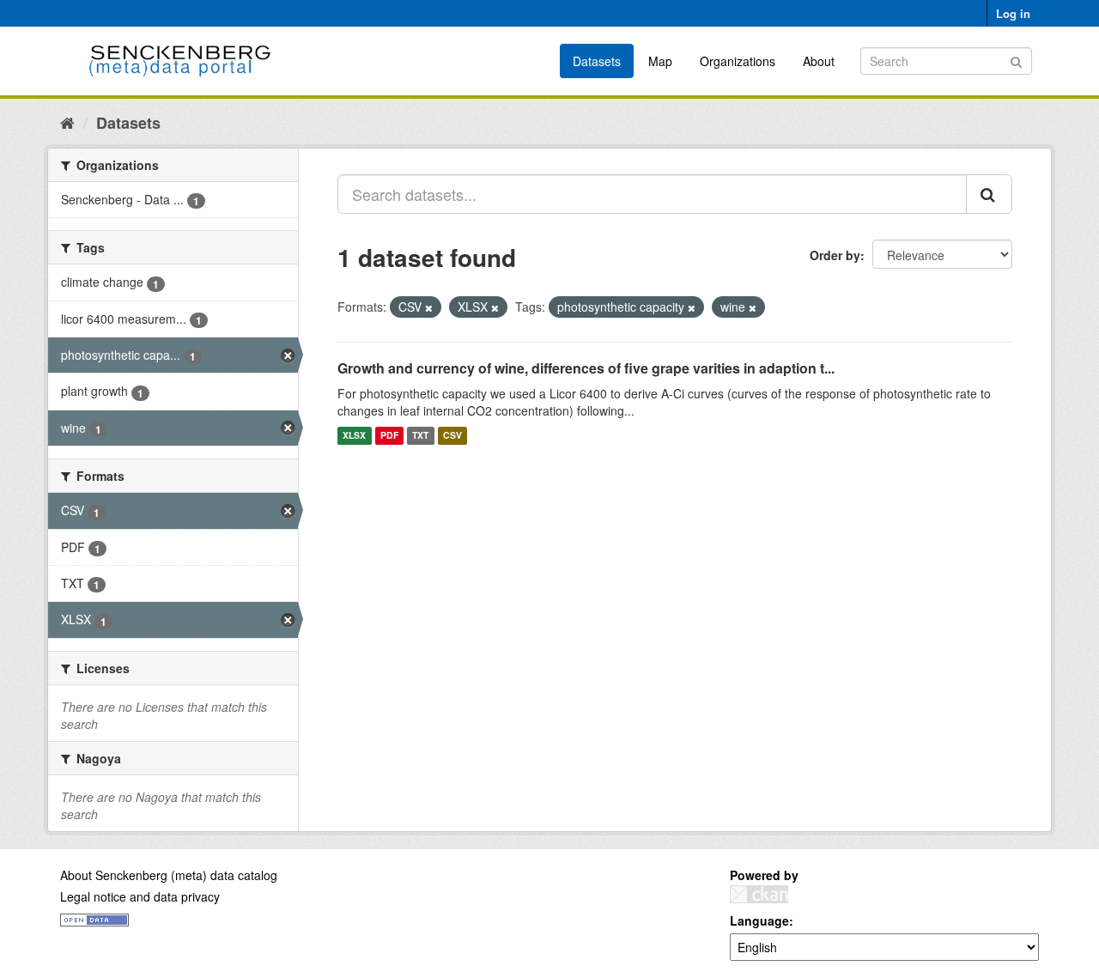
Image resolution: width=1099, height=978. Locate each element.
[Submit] (1016, 59)
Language (759, 920)
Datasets (597, 61)
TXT (420, 435)
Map (660, 61)
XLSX (354, 435)
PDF (389, 435)
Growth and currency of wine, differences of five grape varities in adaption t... (586, 368)
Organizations (737, 61)
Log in (1013, 13)
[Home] (67, 122)
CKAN (759, 894)
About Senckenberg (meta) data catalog (168, 875)
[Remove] (429, 307)
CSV (452, 435)
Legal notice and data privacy (140, 896)
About (819, 61)
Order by (835, 255)
